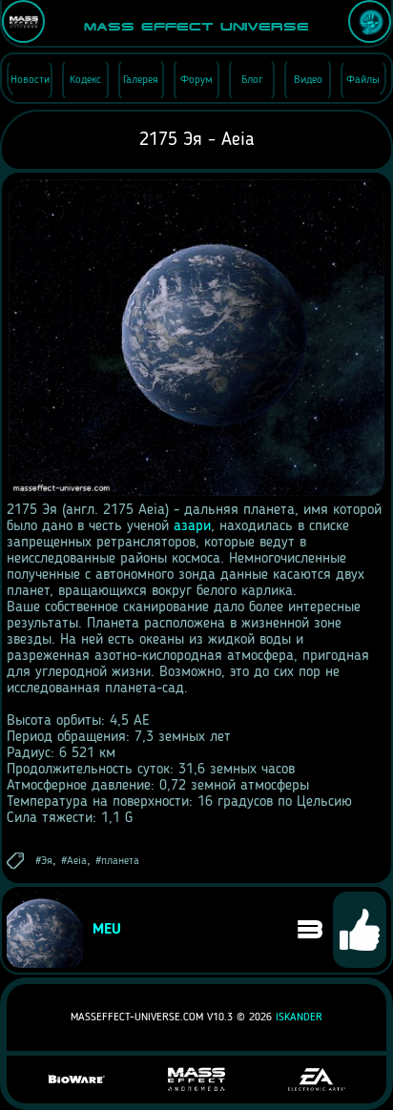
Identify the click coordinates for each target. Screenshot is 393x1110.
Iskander (299, 1017)
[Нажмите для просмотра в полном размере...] (196, 494)
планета (120, 861)
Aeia (77, 861)
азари (192, 526)
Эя (46, 861)
